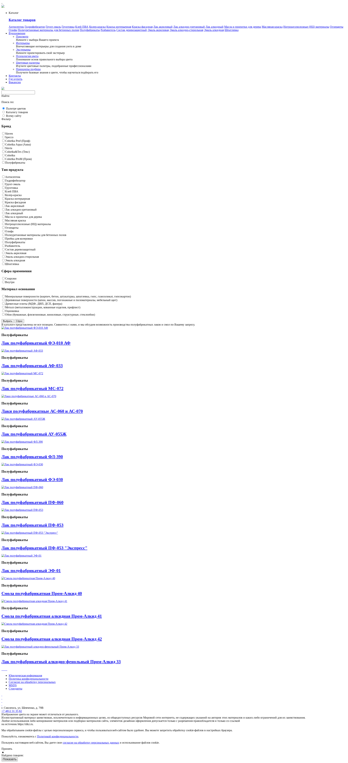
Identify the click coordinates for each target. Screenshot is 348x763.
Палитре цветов (16, 108)
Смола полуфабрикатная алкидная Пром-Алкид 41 (51, 616)
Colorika (10, 155)
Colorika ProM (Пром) (18, 159)
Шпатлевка (232, 30)
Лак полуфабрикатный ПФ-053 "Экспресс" (44, 548)
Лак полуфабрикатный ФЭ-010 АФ (36, 343)
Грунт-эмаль (53, 26)
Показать (9, 759)
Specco (9, 137)
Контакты (15, 75)
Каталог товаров (22, 20)
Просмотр (22, 36)
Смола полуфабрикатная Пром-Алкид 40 (41, 593)
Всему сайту (13, 115)
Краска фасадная (142, 26)
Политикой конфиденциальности (57, 736)
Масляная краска (272, 26)
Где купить (15, 79)
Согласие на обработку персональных (32, 682)
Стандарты (15, 688)
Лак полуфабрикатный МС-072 (32, 388)
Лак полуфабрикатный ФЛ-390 (32, 456)
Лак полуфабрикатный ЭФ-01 (31, 570)
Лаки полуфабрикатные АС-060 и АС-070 (42, 411)
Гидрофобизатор (35, 26)
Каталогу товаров (17, 112)
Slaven (9, 133)
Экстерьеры (23, 49)
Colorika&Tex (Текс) (17, 151)
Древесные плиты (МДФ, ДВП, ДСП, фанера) (33, 303)
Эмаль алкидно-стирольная (186, 30)
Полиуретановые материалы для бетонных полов (48, 30)
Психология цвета (27, 56)
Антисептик (16, 26)
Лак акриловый (163, 26)
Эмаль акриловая (158, 30)
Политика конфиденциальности (28, 678)
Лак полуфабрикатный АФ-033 (32, 365)
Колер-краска (97, 26)
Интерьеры (23, 43)
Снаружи (10, 278)
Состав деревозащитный (131, 30)
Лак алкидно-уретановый (189, 26)
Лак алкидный (214, 26)
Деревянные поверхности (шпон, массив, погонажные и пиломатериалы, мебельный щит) (61, 300)
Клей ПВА (81, 26)
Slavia (8, 148)
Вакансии (15, 82)
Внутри (9, 282)
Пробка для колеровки (19, 238)
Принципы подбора (28, 69)
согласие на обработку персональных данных (91, 742)
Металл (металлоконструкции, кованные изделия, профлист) (42, 307)
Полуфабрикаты (90, 30)
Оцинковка (12, 310)
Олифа (13, 30)
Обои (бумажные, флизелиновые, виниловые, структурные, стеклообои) (50, 314)
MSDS (13, 685)
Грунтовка (68, 26)
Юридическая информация (25, 675)
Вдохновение (17, 33)
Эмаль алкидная (214, 30)
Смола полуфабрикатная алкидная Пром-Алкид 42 (51, 639)
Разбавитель (108, 30)
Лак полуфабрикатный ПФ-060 (32, 502)
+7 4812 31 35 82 (11, 711)
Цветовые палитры (28, 62)
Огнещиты (336, 26)
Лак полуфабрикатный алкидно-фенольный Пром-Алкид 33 (61, 661)
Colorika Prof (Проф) (17, 140)
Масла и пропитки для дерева (242, 26)
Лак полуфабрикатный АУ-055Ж (34, 434)
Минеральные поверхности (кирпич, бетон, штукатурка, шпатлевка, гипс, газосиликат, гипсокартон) (68, 296)
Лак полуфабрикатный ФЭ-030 (32, 479)
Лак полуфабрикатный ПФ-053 (32, 525)
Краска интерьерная (118, 26)
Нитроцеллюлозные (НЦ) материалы (306, 26)
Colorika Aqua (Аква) (18, 144)
